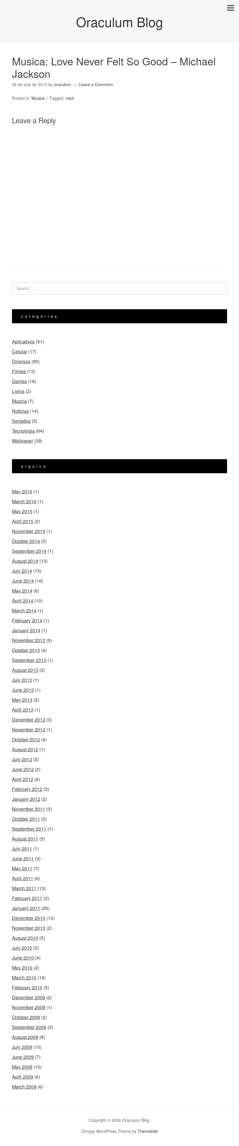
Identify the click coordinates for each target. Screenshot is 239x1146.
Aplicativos (23, 341)
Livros (18, 391)
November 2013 (28, 640)
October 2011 (26, 818)
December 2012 (28, 719)
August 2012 (25, 749)
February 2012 (27, 789)
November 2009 (28, 1007)
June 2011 (23, 858)
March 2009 (24, 1086)
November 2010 (28, 928)
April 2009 (22, 1076)
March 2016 (24, 501)
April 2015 (22, 521)
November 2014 (28, 531)
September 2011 (29, 828)
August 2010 (25, 937)
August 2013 (25, 670)
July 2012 (22, 759)
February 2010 (27, 987)
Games (19, 381)
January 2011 (26, 908)
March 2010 (24, 977)
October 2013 (26, 650)
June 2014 (23, 580)
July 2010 (22, 947)
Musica (38, 98)
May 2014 (22, 590)
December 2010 (28, 918)
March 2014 (24, 610)
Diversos (21, 361)
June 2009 (23, 1057)
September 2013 (29, 660)
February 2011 (27, 898)
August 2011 (25, 838)
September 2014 (29, 551)
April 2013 (22, 709)
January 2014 (26, 630)
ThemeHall (148, 1131)
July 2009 (22, 1047)
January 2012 (26, 799)
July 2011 (22, 848)
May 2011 (22, 868)
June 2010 (23, 957)
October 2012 (26, 739)
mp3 (70, 98)
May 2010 (22, 967)
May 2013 (22, 699)
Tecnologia (23, 430)
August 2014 (25, 561)
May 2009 (22, 1066)
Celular (19, 351)
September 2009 (29, 1027)
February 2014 (27, 620)
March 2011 (24, 888)
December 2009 (28, 997)
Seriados (21, 420)
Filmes (19, 371)
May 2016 (22, 491)
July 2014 (22, 570)
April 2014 (22, 600)
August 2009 (25, 1037)
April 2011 (22, 878)
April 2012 (22, 779)
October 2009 (26, 1017)
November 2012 (28, 729)
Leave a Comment (96, 84)
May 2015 (22, 511)
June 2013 (23, 689)
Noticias (20, 411)
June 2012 (23, 769)
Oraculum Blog (119, 21)
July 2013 (22, 680)
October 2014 (26, 541)
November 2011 (28, 809)
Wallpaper (22, 440)
